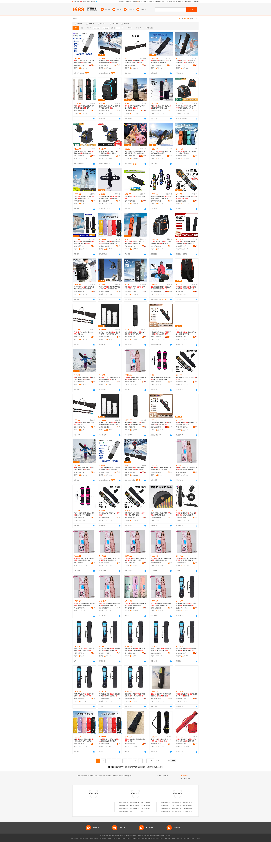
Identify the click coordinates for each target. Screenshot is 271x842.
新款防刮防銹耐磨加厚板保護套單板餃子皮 (84, 242)
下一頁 (150, 761)
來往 (178, 838)
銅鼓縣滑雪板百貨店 (135, 802)
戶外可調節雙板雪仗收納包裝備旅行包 (84, 333)
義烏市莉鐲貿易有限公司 (131, 382)
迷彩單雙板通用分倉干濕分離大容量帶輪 (135, 107)
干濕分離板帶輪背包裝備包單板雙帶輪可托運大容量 (135, 333)
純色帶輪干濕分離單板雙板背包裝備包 (135, 740)
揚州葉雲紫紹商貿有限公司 (156, 201)
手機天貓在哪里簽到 (188, 808)
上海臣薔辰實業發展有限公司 (105, 698)
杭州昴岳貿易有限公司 (105, 608)
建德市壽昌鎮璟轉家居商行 (131, 517)
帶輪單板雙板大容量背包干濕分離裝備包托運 (186, 740)
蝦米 (143, 838)
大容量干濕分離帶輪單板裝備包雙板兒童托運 (161, 695)
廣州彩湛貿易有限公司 (79, 382)
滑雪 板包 (165, 776)
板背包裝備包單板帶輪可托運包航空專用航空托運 (161, 62)
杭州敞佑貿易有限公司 (156, 608)
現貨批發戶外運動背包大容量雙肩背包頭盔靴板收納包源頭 (84, 152)
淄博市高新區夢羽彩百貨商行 (131, 563)
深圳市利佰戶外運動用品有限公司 (79, 336)
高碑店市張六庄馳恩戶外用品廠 (131, 246)
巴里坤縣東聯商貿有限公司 (190, 805)
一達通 (192, 838)
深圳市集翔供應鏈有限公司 (79, 743)
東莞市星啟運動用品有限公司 (131, 336)
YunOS (155, 838)
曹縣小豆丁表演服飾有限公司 (180, 811)
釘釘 (181, 838)
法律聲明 (133, 835)
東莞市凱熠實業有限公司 (79, 201)
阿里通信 (160, 838)
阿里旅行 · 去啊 (129, 838)
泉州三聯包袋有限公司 (131, 201)
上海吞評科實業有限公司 (131, 743)
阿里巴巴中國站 (94, 838)
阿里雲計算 (148, 838)
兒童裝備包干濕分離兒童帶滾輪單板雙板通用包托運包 (84, 740)
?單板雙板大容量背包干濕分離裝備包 (186, 695)
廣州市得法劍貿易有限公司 (79, 291)
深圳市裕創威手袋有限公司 (182, 110)
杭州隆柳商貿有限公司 (156, 653)
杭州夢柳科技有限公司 (131, 698)
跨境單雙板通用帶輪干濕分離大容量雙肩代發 (84, 107)
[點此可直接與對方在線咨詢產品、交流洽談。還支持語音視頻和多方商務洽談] (145, 73)
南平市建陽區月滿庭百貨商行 (131, 653)
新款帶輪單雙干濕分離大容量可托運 (135, 288)
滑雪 (131, 811)
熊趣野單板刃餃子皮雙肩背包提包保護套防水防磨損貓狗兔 (161, 197)
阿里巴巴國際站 (84, 838)
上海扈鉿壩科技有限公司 (79, 653)
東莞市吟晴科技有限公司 (156, 698)
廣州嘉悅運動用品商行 (182, 201)
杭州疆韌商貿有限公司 (79, 608)
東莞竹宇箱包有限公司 (105, 382)
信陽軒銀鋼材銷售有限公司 (179, 802)
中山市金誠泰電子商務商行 (182, 517)
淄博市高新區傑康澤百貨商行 (79, 698)
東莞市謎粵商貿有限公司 (105, 743)
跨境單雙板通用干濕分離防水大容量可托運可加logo (186, 152)
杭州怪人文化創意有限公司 (182, 65)
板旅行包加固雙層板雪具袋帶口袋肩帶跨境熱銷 (161, 288)
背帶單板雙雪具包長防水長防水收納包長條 (186, 514)
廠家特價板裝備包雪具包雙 (135, 197)
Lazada (198, 838)
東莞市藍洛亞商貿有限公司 (156, 743)
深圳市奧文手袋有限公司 (79, 65)
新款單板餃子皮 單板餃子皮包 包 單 (186, 197)
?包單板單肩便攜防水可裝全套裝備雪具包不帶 (186, 333)
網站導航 (168, 835)
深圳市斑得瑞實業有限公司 (131, 65)
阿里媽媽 (137, 838)
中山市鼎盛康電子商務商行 (156, 517)
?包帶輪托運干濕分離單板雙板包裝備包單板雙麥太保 (135, 378)
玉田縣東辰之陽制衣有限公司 (156, 110)
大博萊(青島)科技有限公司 (105, 336)
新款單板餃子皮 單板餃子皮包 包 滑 (186, 378)
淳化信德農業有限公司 (178, 808)
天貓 (114, 838)
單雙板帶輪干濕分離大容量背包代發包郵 (135, 242)
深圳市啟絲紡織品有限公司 (105, 65)
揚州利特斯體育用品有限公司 (105, 201)
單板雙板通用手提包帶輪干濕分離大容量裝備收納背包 (186, 242)
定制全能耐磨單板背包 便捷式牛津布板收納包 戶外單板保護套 (161, 378)
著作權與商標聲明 (125, 835)
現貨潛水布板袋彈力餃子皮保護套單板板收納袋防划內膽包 (109, 288)
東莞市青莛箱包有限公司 (156, 382)
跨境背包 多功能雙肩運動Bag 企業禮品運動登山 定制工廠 (109, 378)
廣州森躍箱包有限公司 (182, 246)
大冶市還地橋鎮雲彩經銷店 (190, 811)
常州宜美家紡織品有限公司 (179, 805)
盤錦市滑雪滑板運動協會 (126, 802)
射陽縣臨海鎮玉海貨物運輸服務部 (170, 808)
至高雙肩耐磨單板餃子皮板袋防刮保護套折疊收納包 (161, 107)
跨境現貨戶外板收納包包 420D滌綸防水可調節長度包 (135, 62)
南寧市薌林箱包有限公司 (105, 110)
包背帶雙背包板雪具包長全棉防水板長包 (186, 288)
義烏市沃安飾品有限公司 (131, 156)
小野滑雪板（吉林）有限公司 (127, 805)
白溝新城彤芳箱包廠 (130, 291)
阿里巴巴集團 (74, 838)
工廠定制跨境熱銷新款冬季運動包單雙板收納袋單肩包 (161, 333)
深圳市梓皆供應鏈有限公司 (105, 653)
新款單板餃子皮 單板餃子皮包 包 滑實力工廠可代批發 (135, 514)
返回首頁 (149, 767)
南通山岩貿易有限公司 (105, 563)
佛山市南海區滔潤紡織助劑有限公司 (193, 802)
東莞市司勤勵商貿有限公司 (182, 743)
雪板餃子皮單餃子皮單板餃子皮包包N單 (161, 740)
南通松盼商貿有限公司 (156, 563)
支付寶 (173, 838)
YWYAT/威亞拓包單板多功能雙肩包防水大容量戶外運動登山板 (84, 288)
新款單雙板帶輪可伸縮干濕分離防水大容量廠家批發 (161, 152)
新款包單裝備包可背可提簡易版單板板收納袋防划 (186, 62)
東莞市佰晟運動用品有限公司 (79, 246)
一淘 (122, 838)
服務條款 (140, 835)
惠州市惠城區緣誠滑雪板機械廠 (128, 808)
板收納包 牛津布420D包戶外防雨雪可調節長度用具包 (84, 378)
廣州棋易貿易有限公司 (182, 653)
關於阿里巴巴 (154, 835)
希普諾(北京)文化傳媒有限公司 (182, 291)
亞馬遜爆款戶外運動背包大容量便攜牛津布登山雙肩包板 (109, 107)
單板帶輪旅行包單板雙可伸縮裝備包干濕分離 (84, 197)
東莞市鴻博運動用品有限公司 (105, 291)
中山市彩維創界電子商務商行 (182, 382)
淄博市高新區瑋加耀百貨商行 (79, 563)
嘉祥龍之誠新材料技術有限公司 (156, 65)
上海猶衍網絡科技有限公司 (182, 563)
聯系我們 (161, 835)
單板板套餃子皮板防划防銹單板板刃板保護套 (109, 197)
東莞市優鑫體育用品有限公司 (156, 246)
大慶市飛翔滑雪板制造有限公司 (139, 805)
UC (169, 838)
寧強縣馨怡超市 (165, 811)
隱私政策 (146, 835)
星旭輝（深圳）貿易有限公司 (182, 608)
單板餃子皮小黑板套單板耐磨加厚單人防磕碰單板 (186, 604)
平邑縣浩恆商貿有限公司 (168, 802)
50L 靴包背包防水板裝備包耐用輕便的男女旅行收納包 (161, 242)
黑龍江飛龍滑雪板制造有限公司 (150, 802)
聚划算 (118, 838)
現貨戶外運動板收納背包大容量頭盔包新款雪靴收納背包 (186, 107)
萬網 (166, 838)
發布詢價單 (184, 776)
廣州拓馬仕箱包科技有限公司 (156, 336)
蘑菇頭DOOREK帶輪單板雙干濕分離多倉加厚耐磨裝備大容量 (109, 333)
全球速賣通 (103, 838)
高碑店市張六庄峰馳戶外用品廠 (79, 110)
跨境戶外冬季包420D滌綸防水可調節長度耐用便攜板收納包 (109, 62)
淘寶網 (109, 838)
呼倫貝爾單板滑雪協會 (136, 808)
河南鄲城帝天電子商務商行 (182, 698)
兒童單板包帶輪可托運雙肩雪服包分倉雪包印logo (109, 242)
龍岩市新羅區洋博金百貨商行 (182, 336)
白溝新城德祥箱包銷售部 (105, 246)
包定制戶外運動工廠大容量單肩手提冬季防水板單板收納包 (84, 62)
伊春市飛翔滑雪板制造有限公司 (150, 805)
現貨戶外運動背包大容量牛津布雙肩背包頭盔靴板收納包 (109, 152)
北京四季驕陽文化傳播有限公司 (170, 805)
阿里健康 (186, 838)
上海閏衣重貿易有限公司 (131, 608)
